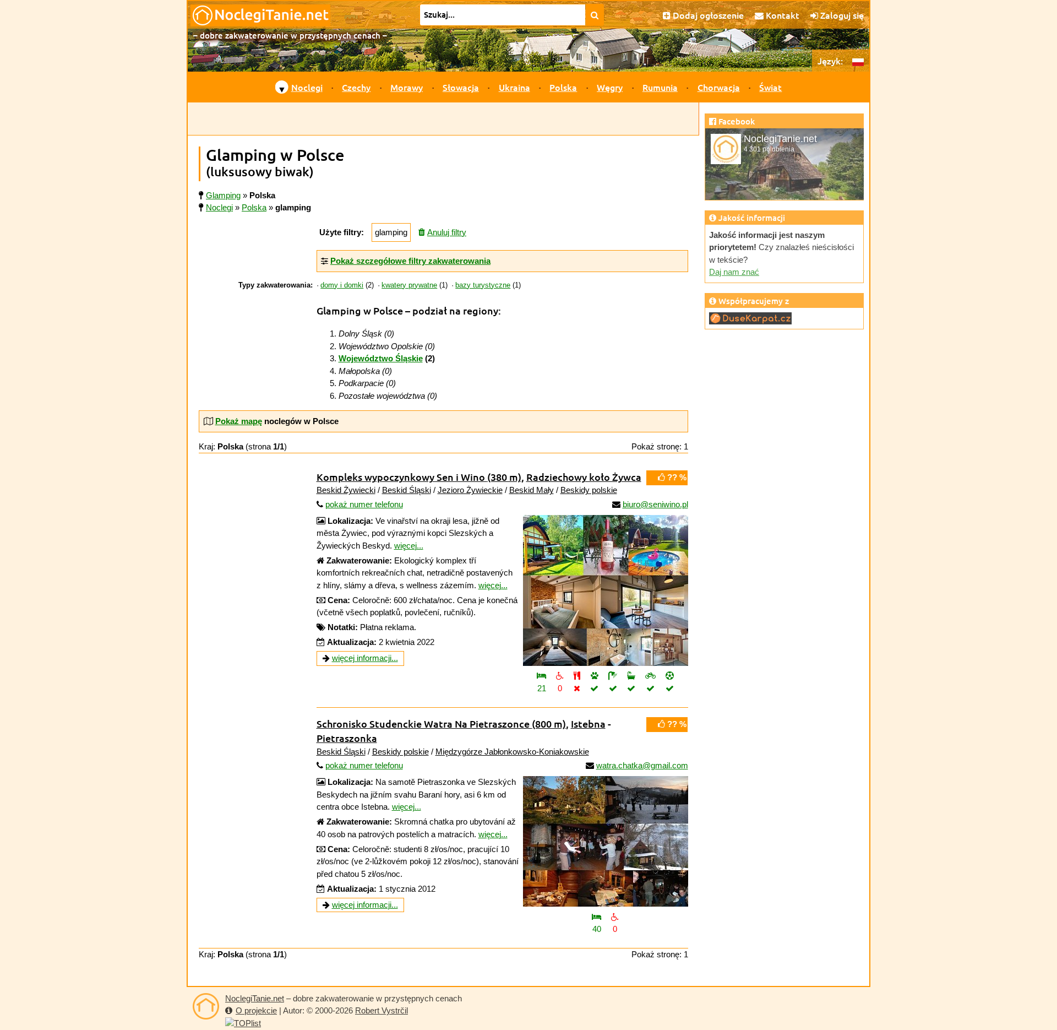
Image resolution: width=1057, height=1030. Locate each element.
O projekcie (256, 1010)
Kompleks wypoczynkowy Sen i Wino (419, 476)
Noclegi (307, 87)
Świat (770, 87)
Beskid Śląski (406, 490)
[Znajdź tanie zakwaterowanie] (595, 15)
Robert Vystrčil (381, 1010)
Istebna (588, 723)
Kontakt (781, 15)
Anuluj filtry (446, 232)
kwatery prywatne (409, 285)
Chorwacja (719, 87)
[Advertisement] (443, 118)
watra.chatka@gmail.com (642, 765)
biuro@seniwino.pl (655, 504)
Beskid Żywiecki (346, 490)
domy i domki (341, 285)
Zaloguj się (841, 15)
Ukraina (514, 87)
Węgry (610, 87)
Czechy (356, 87)
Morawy (406, 87)
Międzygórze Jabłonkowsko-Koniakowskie (512, 751)
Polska (563, 87)
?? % (675, 477)
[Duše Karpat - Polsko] (750, 317)
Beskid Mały (531, 490)
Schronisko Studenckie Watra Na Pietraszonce (441, 723)
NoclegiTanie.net (254, 998)
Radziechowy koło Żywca (583, 476)
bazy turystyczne (482, 285)
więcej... (408, 545)
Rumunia (660, 87)
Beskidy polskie (588, 490)
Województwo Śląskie (381, 358)
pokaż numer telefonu (364, 504)
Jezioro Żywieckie (470, 490)
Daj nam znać (734, 272)
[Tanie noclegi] (206, 1006)
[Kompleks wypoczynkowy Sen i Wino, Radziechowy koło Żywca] (605, 590)
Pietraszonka (347, 737)
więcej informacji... (365, 658)
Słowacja (461, 87)
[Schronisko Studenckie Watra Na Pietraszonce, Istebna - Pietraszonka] (605, 841)
